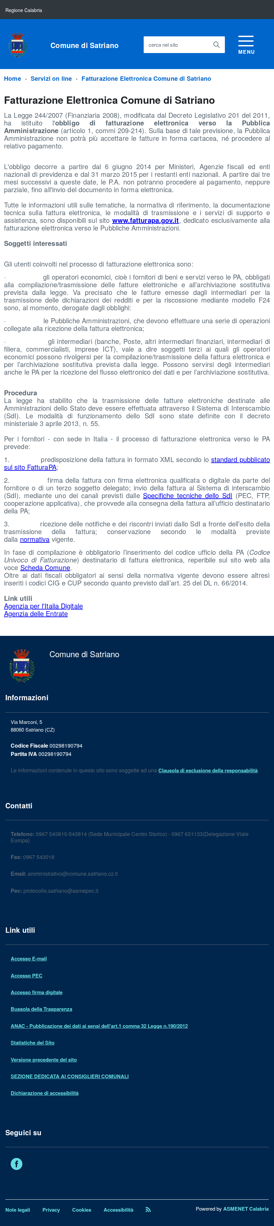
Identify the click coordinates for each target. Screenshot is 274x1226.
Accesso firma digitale (36, 992)
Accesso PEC (26, 975)
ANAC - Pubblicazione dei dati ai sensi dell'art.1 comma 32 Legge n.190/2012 (99, 1026)
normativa (35, 539)
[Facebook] (16, 1165)
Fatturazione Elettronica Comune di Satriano (146, 78)
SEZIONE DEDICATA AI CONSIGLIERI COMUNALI (70, 1076)
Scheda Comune (45, 567)
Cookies (81, 1209)
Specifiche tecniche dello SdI (187, 495)
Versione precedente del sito (44, 1059)
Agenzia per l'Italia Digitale (43, 605)
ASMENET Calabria (246, 1208)
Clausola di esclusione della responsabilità (208, 770)
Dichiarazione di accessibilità (45, 1093)
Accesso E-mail (29, 958)
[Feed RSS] (148, 1209)
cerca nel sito (163, 44)
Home (12, 78)
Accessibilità (118, 1209)
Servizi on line (51, 78)
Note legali (17, 1209)
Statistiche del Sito (32, 1042)
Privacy (51, 1209)
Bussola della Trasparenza (41, 1008)
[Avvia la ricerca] (216, 44)
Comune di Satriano (84, 45)
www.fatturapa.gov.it (145, 220)
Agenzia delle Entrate (36, 613)
